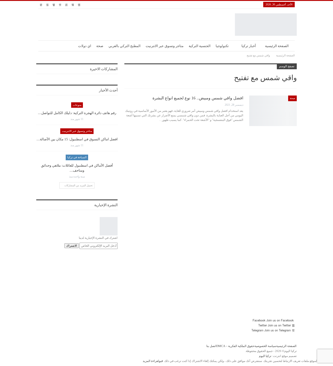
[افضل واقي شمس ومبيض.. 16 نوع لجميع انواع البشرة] (273, 111)
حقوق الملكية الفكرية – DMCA (235, 346)
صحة (99, 46)
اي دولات (84, 46)
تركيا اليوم (265, 356)
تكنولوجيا (222, 46)
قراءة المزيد (150, 361)
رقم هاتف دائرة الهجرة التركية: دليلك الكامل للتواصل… (77, 113)
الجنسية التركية (199, 46)
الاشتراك (71, 245)
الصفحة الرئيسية (277, 46)
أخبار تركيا (248, 46)
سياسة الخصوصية (265, 346)
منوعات (77, 105)
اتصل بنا (211, 346)
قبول (160, 361)
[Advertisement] (166, 286)
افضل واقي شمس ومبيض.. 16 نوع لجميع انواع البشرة (197, 98)
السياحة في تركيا (77, 157)
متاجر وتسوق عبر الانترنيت (164, 46)
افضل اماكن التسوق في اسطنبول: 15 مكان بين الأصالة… (77, 139)
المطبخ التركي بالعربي (124, 46)
